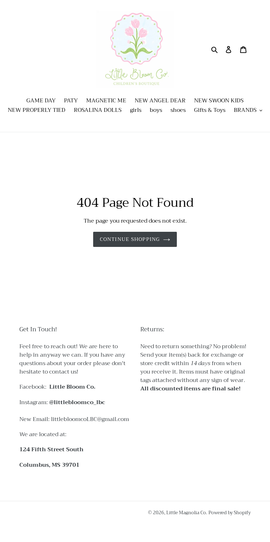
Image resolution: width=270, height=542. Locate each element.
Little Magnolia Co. (186, 513)
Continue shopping (130, 239)
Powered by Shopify (229, 513)
